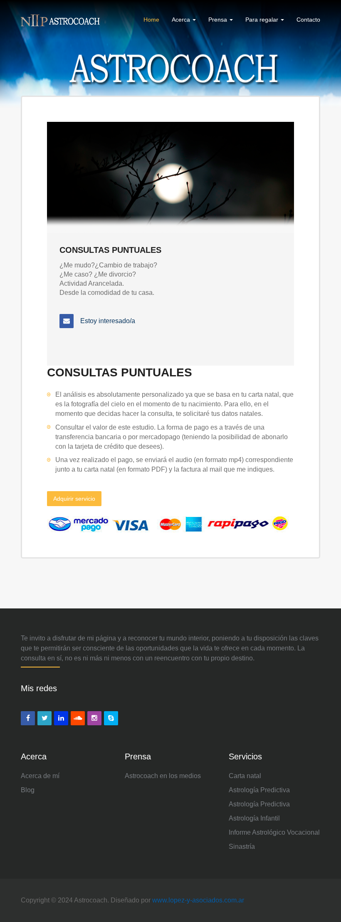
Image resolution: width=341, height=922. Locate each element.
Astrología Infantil (254, 818)
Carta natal (245, 775)
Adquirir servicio (74, 498)
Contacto (308, 19)
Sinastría (242, 846)
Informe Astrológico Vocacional (274, 832)
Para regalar (262, 19)
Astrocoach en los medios (163, 775)
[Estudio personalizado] (66, 320)
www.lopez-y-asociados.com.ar (198, 900)
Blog (28, 789)
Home (151, 19)
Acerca (182, 19)
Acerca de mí (40, 775)
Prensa (218, 19)
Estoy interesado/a (107, 320)
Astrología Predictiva (259, 789)
